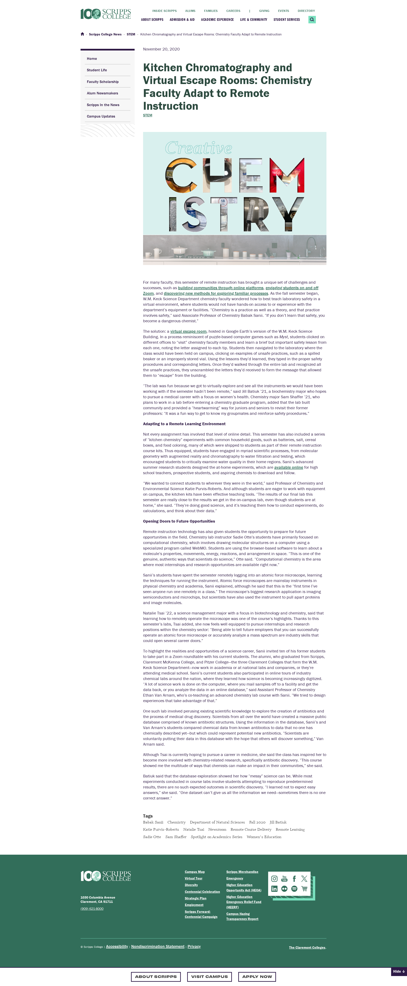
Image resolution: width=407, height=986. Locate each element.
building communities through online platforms (220, 287)
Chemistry (176, 822)
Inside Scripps (164, 11)
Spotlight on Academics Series (217, 836)
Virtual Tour (193, 878)
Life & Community (253, 19)
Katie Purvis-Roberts (161, 829)
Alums (190, 11)
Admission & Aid (182, 19)
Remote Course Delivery (251, 829)
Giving (264, 11)
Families (211, 11)
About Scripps (152, 19)
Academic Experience (217, 19)
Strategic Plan (195, 898)
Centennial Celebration (202, 891)
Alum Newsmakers (102, 93)
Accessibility (117, 946)
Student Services (287, 19)
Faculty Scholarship (103, 81)
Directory (306, 11)
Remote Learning (290, 829)
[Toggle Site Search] (312, 19)
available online (288, 467)
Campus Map (195, 872)
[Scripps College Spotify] (294, 888)
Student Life (97, 69)
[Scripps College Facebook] (294, 878)
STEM (147, 115)
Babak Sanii (153, 822)
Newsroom (217, 829)
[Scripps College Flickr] (284, 888)
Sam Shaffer (176, 836)
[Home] (82, 34)
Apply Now (257, 976)
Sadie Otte (152, 836)
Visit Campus (209, 976)
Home (92, 58)
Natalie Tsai (193, 829)
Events (283, 11)
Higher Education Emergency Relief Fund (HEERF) (243, 902)
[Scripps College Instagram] (274, 878)
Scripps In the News (103, 104)
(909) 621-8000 (92, 908)
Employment (194, 905)
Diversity (191, 885)
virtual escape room (188, 331)
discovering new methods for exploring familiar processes (216, 293)
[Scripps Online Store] (304, 888)
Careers (233, 11)
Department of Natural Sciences (217, 822)
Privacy (194, 946)
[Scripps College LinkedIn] (274, 888)
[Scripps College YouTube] (284, 878)
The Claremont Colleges (307, 947)
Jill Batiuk (278, 822)
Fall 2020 (257, 822)
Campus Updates (101, 116)
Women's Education (264, 836)
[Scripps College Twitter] (304, 878)
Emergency (234, 878)
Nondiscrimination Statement (157, 946)
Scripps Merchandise (242, 872)
